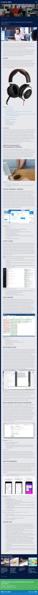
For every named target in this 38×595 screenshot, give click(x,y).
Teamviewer (10, 225)
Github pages (10, 440)
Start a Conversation (7, 586)
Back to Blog (4, 576)
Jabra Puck (10, 182)
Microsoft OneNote (24, 512)
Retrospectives (6, 349)
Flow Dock (10, 288)
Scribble (9, 496)
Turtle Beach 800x (10, 117)
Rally (9, 337)
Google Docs (10, 390)
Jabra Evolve (10, 106)
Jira (11, 337)
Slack (14, 288)
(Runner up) (5, 117)
